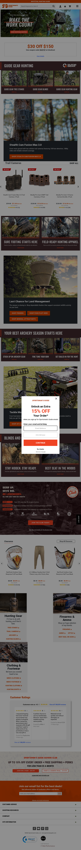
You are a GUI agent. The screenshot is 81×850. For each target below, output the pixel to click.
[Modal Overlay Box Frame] (40, 425)
